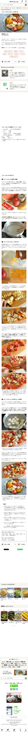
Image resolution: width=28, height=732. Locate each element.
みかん (17, 54)
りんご (21, 51)
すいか (10, 54)
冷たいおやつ (8, 51)
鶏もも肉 (7, 7)
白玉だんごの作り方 (15, 448)
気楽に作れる (19, 7)
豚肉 (16, 665)
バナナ (23, 54)
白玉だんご (10, 134)
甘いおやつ (4, 539)
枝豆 (12, 663)
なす (10, 7)
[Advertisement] (14, 109)
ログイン (22, 2)
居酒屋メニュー (17, 663)
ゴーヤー (2, 7)
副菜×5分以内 (11, 665)
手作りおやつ (14, 56)
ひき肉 (18, 666)
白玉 (5, 54)
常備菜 (9, 666)
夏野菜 (5, 665)
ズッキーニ (24, 7)
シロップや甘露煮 (11, 539)
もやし (14, 666)
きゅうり (13, 7)
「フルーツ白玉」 (21, 47)
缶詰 (16, 51)
